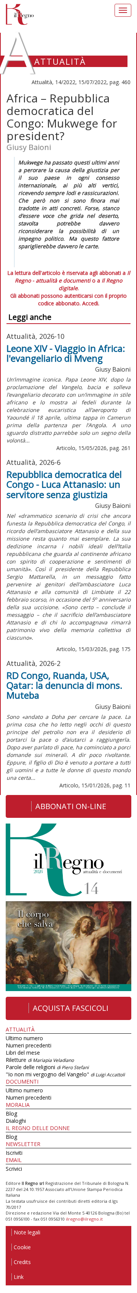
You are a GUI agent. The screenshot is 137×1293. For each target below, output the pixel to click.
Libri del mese (23, 1052)
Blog (11, 1113)
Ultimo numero (24, 1038)
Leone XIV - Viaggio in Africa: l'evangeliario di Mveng (65, 353)
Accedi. (90, 303)
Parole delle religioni (47, 1067)
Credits (22, 1262)
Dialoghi (16, 1120)
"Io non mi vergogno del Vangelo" (65, 1074)
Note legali (27, 1232)
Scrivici (14, 1168)
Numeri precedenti (28, 1045)
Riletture (40, 1059)
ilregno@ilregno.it (84, 1219)
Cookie (22, 1247)
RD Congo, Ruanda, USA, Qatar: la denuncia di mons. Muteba (64, 685)
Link (19, 1276)
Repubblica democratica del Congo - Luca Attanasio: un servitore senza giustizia (64, 484)
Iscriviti (14, 1152)
